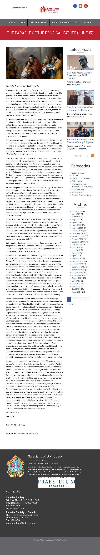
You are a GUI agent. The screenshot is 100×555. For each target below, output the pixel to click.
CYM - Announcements (81, 178)
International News (79, 184)
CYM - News (77, 181)
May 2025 (76, 253)
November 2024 (78, 269)
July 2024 (76, 281)
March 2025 (76, 258)
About (12, 22)
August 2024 (77, 278)
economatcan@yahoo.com (20, 522)
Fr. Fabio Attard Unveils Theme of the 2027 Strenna (79, 75)
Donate (87, 22)
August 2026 (77, 211)
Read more (76, 84)
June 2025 (76, 250)
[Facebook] (75, 6)
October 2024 (77, 272)
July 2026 (76, 214)
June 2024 (76, 283)
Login (64, 540)
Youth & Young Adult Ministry (65, 22)
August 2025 (77, 244)
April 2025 (76, 255)
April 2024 (76, 289)
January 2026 (77, 230)
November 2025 (78, 236)
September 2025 (78, 242)
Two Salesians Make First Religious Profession (80, 108)
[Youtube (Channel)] (86, 6)
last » (71, 304)
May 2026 (76, 219)
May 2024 (76, 286)
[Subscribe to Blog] (92, 155)
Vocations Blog (78, 189)
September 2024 (78, 275)
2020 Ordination (78, 173)
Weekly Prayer (77, 192)
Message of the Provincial (27, 433)
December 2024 (78, 267)
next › (87, 299)
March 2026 (76, 225)
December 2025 (78, 233)
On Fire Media (56, 540)
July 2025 (76, 247)
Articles (75, 175)
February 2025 (77, 261)
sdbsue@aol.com (15, 508)
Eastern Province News (81, 195)
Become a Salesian (38, 22)
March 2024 (76, 292)
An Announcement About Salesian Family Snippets (80, 141)
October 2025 (77, 239)
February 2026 (77, 228)
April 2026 (76, 222)
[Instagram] (80, 6)
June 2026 (76, 216)
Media (22, 22)
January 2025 (77, 264)
